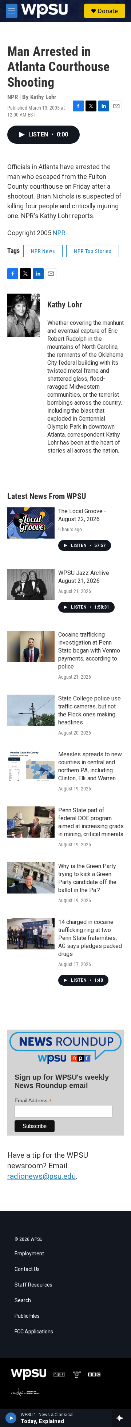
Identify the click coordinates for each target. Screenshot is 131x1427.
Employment (29, 1253)
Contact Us (27, 1269)
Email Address (33, 1100)
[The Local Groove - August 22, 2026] (31, 523)
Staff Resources (33, 1285)
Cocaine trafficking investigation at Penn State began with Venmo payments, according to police (89, 650)
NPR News (43, 251)
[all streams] (121, 1418)
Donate (108, 11)
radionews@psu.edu (41, 1176)
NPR (59, 233)
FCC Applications (34, 1331)
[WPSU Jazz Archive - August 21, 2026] (31, 584)
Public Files (27, 1316)
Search (23, 1300)
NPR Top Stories (92, 251)
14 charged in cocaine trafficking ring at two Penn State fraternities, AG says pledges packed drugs (90, 938)
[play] (11, 1418)
